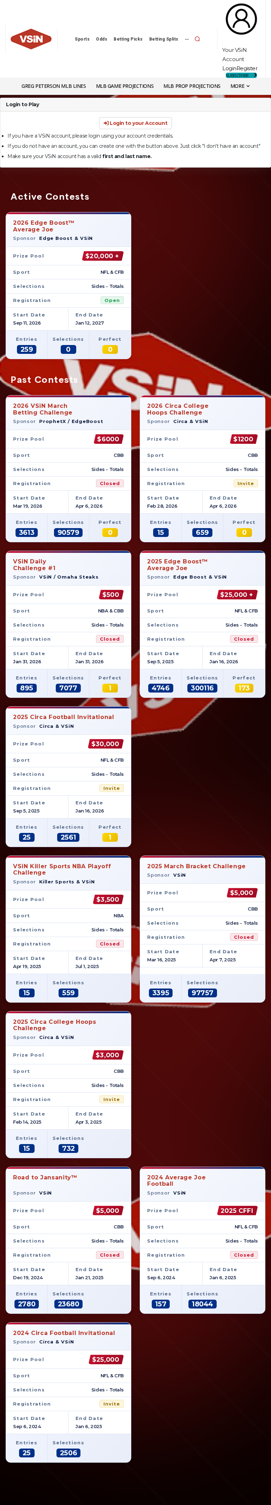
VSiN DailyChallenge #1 (34, 564)
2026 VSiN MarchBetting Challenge (43, 409)
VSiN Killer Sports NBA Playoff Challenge (62, 869)
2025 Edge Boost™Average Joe (177, 564)
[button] (197, 38)
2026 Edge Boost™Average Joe (43, 225)
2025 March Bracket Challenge (196, 866)
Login (229, 68)
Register (247, 68)
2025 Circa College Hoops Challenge (54, 1025)
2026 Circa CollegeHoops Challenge (178, 409)
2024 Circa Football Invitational (64, 1333)
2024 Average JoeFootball (176, 1180)
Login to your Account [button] (137, 123)
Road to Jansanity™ (45, 1177)
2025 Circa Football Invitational (63, 717)
